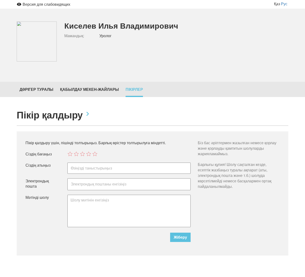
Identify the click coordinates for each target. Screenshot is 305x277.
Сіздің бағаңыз (38, 154)
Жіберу (180, 237)
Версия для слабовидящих (46, 4)
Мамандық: (74, 35)
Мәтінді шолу (37, 197)
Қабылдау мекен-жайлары (89, 89)
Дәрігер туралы (36, 89)
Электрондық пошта (37, 183)
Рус (284, 3)
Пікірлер (134, 89)
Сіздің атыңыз (38, 165)
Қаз (277, 3)
